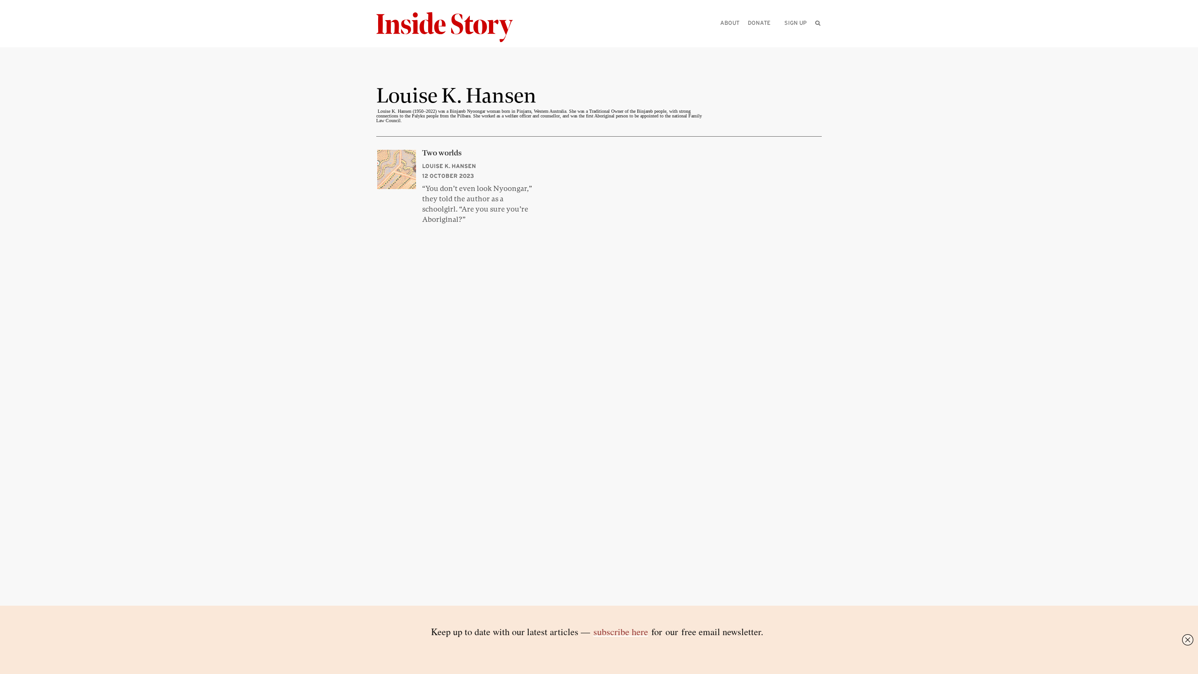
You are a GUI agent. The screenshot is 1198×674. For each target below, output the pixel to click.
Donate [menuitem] (759, 23)
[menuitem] (818, 23)
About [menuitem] (729, 23)
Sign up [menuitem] (795, 23)
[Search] (818, 38)
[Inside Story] (451, 27)
